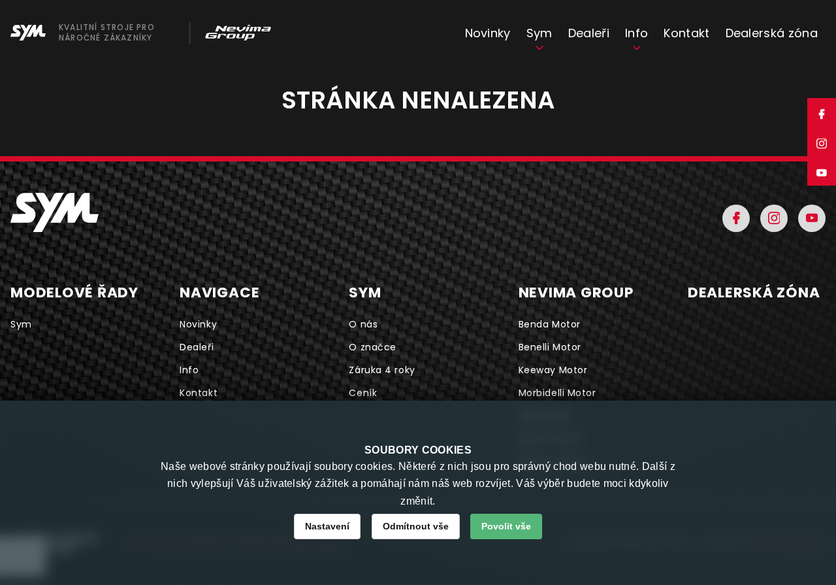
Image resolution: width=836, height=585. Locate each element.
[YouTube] (812, 218)
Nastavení (327, 526)
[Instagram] (774, 218)
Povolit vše (506, 526)
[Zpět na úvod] (54, 212)
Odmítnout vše (416, 526)
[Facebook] (736, 218)
